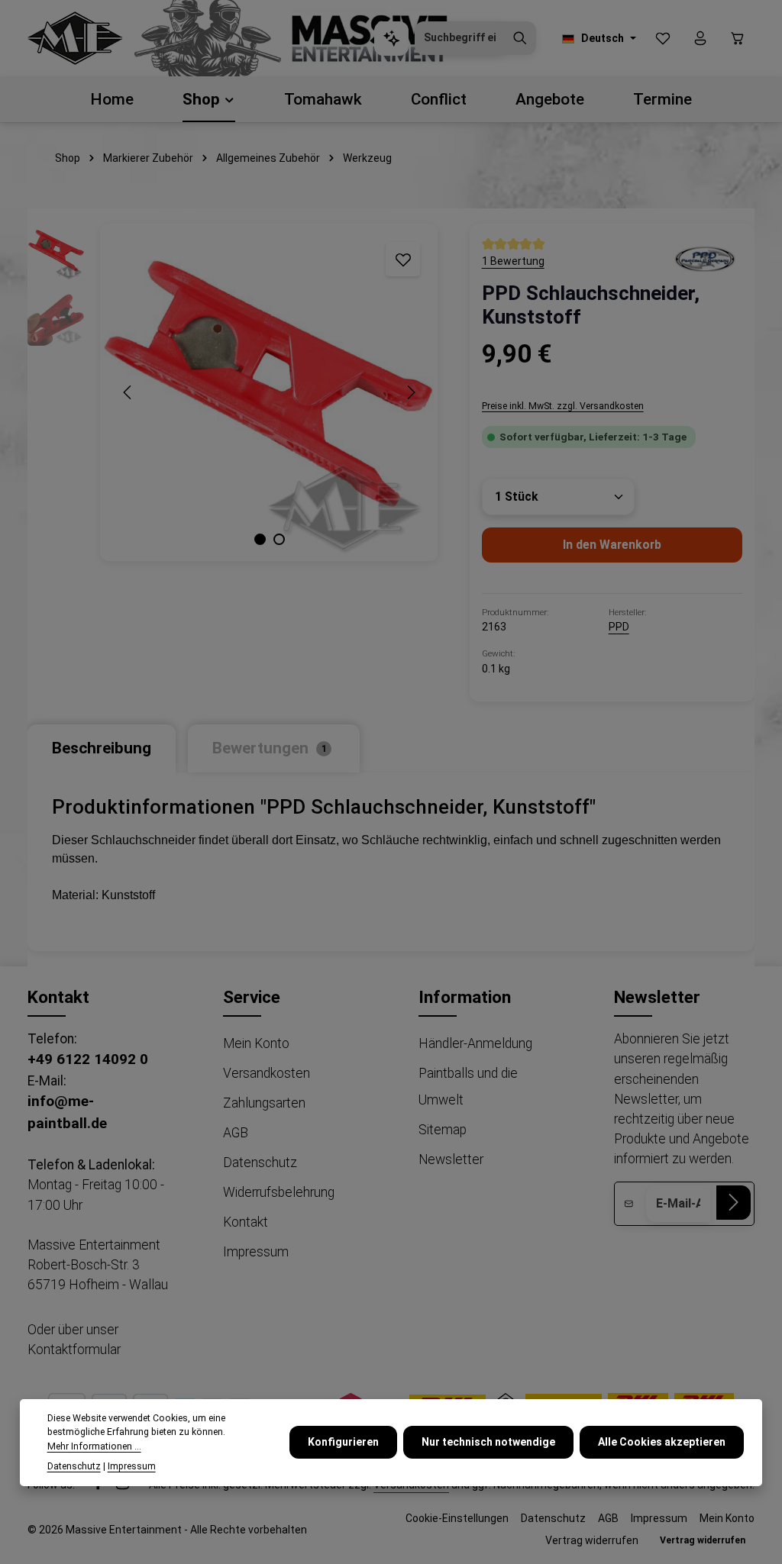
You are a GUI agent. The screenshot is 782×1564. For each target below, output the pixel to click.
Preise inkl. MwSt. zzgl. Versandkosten (563, 406)
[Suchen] (520, 38)
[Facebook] (99, 1486)
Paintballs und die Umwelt (468, 1087)
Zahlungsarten (264, 1103)
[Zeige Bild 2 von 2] (279, 539)
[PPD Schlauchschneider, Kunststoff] (269, 392)
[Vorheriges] (128, 392)
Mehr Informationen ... (94, 1446)
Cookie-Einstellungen (457, 1518)
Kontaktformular (74, 1349)
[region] (233, 392)
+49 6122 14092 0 (87, 1059)
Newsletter (450, 1159)
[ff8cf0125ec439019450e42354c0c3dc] (704, 257)
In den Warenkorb (612, 544)
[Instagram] (123, 1486)
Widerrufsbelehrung (278, 1192)
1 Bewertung (513, 261)
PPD (619, 627)
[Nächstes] (410, 392)
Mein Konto (256, 1043)
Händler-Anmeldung (475, 1043)
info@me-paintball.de (67, 1112)
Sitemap (442, 1129)
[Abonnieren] (733, 1202)
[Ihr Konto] (700, 38)
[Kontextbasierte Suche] (391, 38)
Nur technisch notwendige (488, 1442)
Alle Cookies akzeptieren (661, 1442)
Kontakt (245, 1222)
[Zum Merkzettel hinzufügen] (403, 259)
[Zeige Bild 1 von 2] (260, 539)
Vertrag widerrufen (591, 1540)
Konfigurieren (343, 1442)
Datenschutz (260, 1162)
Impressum (256, 1251)
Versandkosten (266, 1073)
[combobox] (460, 38)
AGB (235, 1132)
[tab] (101, 748)
